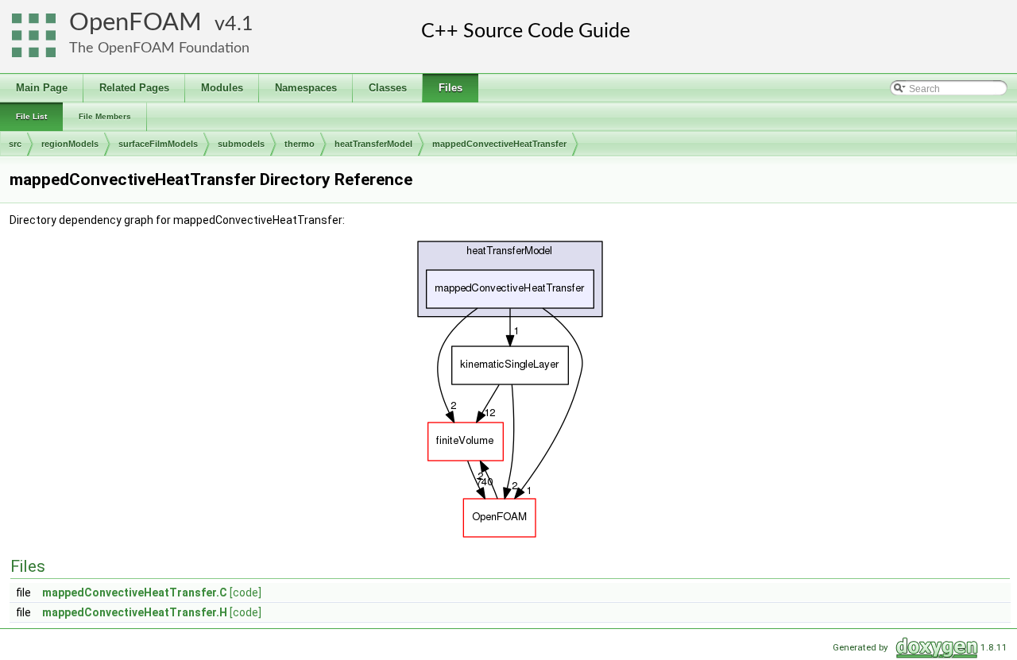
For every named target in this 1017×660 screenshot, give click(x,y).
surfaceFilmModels (158, 144)
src (15, 144)
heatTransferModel (373, 144)
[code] (245, 592)
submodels (241, 144)
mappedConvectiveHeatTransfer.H (134, 612)
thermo (299, 144)
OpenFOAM (135, 22)
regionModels (70, 144)
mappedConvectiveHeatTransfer (499, 144)
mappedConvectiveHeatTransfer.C (134, 592)
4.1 (239, 24)
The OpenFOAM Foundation (159, 48)
